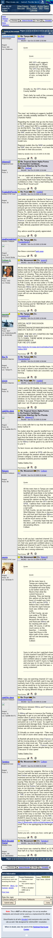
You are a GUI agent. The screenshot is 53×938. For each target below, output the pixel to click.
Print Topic (5, 892)
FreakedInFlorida (25, 700)
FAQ (41, 8)
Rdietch (44, 557)
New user (21, 8)
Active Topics (43, 6)
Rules (46, 8)
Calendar (33, 10)
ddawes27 (29, 417)
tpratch (43, 260)
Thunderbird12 (23, 242)
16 (49, 33)
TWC (22, 795)
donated (24, 919)
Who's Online (31, 8)
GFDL (38, 128)
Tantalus (44, 841)
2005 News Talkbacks (5, 23)
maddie (39, 192)
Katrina (24, 775)
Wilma (48, 175)
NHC (23, 132)
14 (44, 859)
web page (40, 251)
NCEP (28, 323)
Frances (49, 199)
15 (46, 859)
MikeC (12, 886)
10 (45, 31)
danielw (11, 888)
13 (41, 859)
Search (33, 6)
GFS (35, 62)
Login (5, 10)
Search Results (27, 20)
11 (48, 31)
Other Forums (23, 6)
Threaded (48, 20)
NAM (40, 145)
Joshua (28, 168)
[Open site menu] (3, 2)
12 (51, 31)
